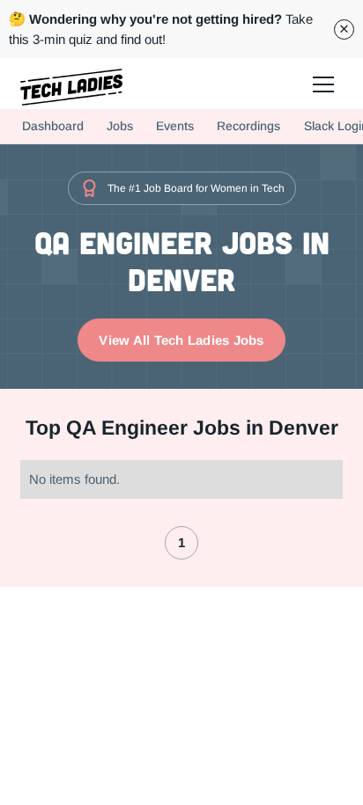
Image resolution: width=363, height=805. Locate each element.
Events (175, 126)
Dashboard (53, 126)
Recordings (248, 126)
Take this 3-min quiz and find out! (161, 29)
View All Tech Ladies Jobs (181, 340)
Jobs (120, 126)
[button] (322, 83)
